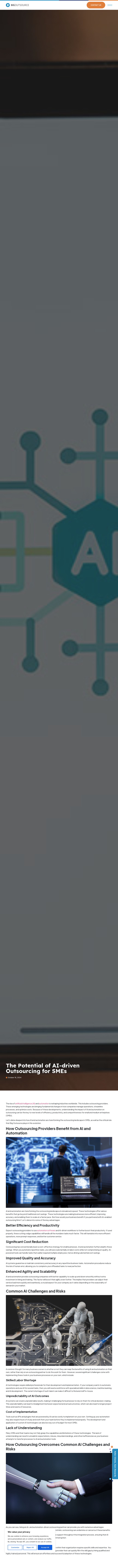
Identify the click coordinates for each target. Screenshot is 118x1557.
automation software (46, 1230)
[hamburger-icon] (110, 5)
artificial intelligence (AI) (25, 1103)
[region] (30, 1540)
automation (44, 1103)
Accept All (45, 1547)
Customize (15, 1547)
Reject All (30, 1547)
